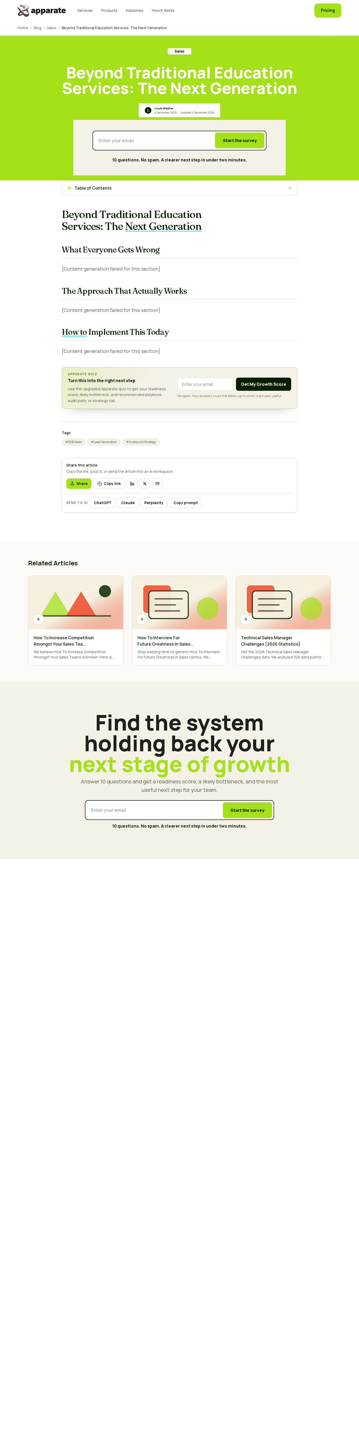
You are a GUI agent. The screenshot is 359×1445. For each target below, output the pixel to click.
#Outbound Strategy (141, 442)
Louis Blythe (164, 108)
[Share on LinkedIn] (132, 483)
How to (74, 332)
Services (85, 10)
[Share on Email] (157, 483)
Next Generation (163, 225)
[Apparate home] (42, 10)
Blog (37, 27)
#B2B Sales (73, 442)
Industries (134, 10)
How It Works (163, 10)
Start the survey (240, 140)
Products (109, 10)
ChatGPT (102, 502)
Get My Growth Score (263, 384)
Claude (128, 502)
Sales (51, 27)
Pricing (328, 10)
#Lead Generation (104, 442)
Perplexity (153, 502)
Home (23, 27)
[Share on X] (145, 483)
